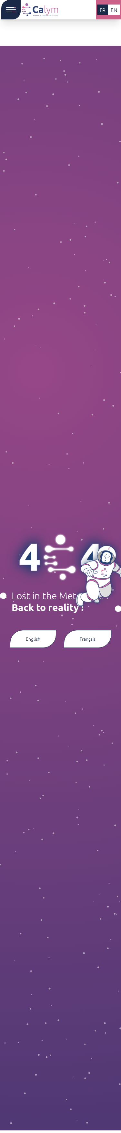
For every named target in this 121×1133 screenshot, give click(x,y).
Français (88, 639)
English (33, 639)
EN (114, 9)
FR (103, 9)
